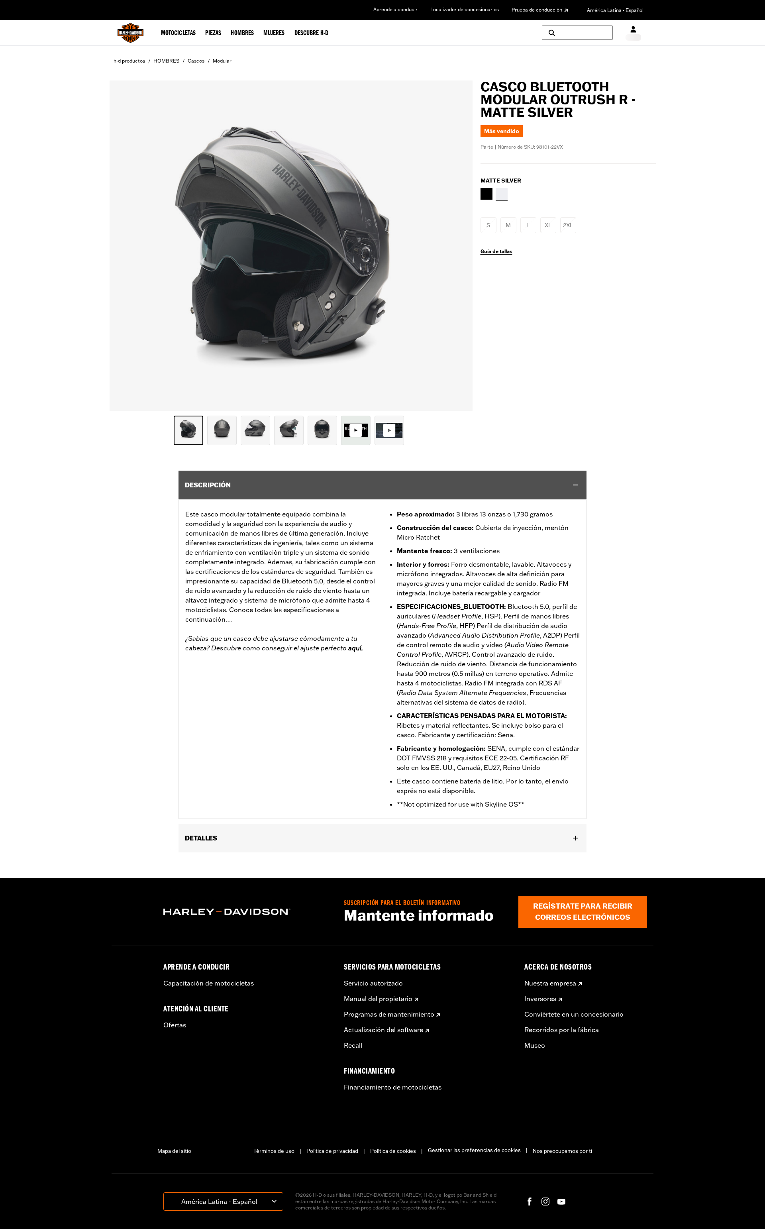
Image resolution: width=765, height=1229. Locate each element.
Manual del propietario (378, 999)
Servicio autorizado (373, 983)
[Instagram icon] (545, 1201)
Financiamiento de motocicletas (392, 1087)
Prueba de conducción (537, 10)
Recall (353, 1045)
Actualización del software (383, 1030)
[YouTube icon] (561, 1201)
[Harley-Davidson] (247, 912)
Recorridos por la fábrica (561, 1030)
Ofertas (174, 1025)
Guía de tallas (496, 251)
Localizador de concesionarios (464, 9)
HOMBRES (166, 61)
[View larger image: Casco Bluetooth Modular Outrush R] (291, 244)
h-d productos (129, 61)
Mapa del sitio (174, 1151)
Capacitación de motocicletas (208, 983)
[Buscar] (577, 33)
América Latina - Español (615, 10)
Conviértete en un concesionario (574, 1014)
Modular (222, 61)
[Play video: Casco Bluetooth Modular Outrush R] (355, 430)
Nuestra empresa (550, 983)
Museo (534, 1045)
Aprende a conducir (395, 9)
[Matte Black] (486, 194)
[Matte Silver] (502, 194)
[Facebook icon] (529, 1201)
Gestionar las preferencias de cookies (474, 1150)
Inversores (540, 999)
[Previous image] (125, 245)
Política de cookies (393, 1151)
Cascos (196, 61)
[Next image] (457, 245)
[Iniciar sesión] (633, 33)
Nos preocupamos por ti (562, 1151)
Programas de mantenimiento (389, 1014)
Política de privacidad (332, 1151)
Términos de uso (273, 1151)
